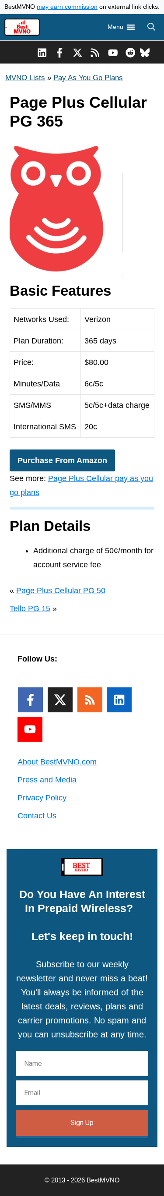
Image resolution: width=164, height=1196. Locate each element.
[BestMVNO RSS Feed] (95, 52)
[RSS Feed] (90, 700)
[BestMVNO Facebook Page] (59, 52)
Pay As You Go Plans (88, 78)
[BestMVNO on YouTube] (113, 52)
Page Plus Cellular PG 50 (60, 590)
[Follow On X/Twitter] (60, 700)
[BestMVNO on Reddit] (130, 52)
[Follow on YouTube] (29, 729)
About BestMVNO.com (57, 761)
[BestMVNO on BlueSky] (145, 52)
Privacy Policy (41, 797)
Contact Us (36, 815)
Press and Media (47, 779)
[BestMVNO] (22, 27)
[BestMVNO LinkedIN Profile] (42, 52)
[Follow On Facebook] (30, 700)
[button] (151, 27)
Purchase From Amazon (62, 460)
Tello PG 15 (30, 608)
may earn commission (67, 7)
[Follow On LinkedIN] (119, 699)
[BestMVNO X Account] (77, 52)
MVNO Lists (25, 78)
